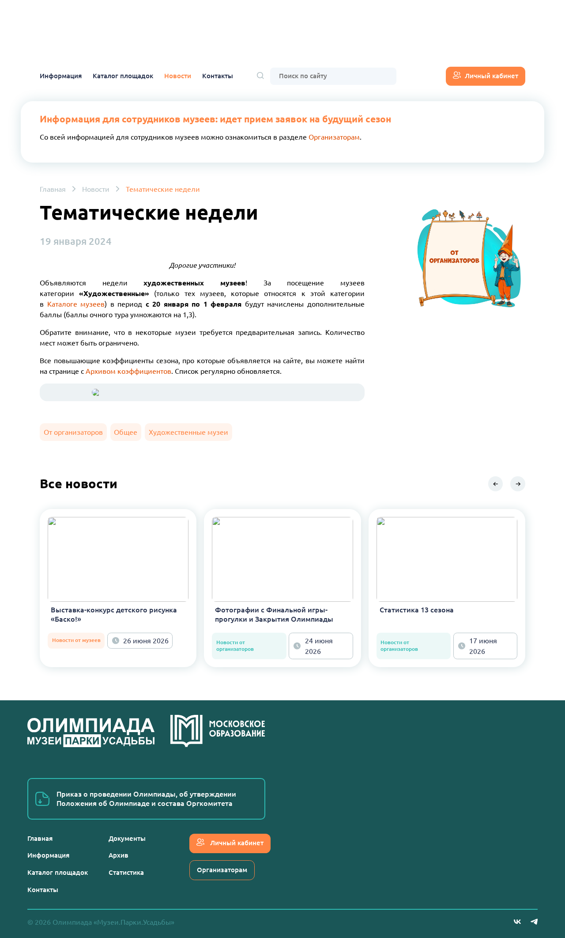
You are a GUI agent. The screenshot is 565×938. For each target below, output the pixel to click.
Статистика (126, 872)
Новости (177, 76)
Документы (127, 838)
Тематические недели (163, 189)
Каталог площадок (123, 76)
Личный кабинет (491, 76)
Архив (118, 855)
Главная (53, 189)
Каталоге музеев (76, 304)
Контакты (217, 76)
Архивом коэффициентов (128, 371)
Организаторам (334, 137)
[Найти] (260, 76)
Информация (61, 76)
